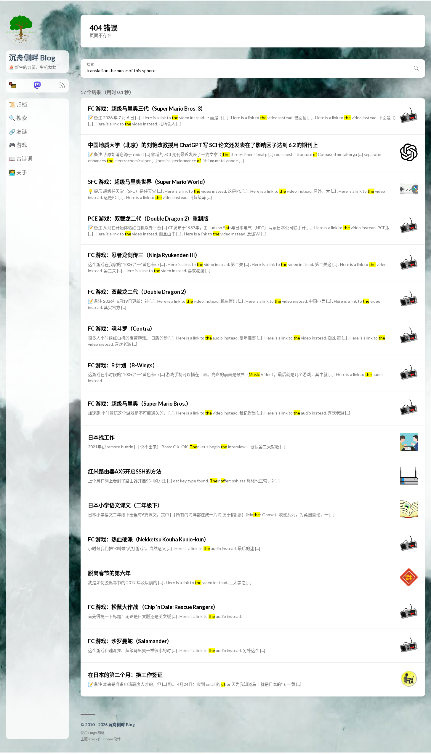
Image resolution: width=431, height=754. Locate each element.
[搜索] (416, 68)
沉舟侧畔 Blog (32, 57)
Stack (92, 739)
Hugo (92, 733)
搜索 (90, 64)
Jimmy (107, 739)
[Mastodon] (37, 87)
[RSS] (62, 87)
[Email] (12, 87)
